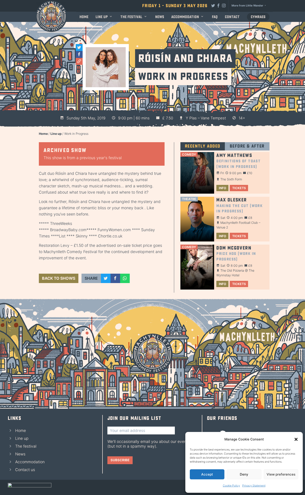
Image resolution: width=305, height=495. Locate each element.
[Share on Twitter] (106, 278)
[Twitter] (213, 5)
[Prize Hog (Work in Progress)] (197, 267)
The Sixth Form (231, 179)
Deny (244, 474)
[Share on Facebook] (115, 278)
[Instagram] (224, 5)
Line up (102, 17)
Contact (232, 17)
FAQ (215, 17)
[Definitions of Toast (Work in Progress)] (197, 173)
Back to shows (58, 278)
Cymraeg (258, 17)
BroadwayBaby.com (68, 229)
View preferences (281, 474)
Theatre (189, 199)
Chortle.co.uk (110, 236)
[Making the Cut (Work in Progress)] (197, 219)
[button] (296, 439)
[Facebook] (218, 5)
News (159, 17)
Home (83, 17)
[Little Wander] (29, 487)
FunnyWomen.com (114, 229)
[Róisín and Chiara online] (79, 61)
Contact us (25, 469)
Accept (207, 474)
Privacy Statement (253, 485)
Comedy (189, 154)
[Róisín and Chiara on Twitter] (79, 47)
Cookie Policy (231, 485)
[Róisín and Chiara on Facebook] (79, 54)
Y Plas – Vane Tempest (206, 118)
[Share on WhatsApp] (125, 278)
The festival (131, 17)
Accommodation (185, 17)
